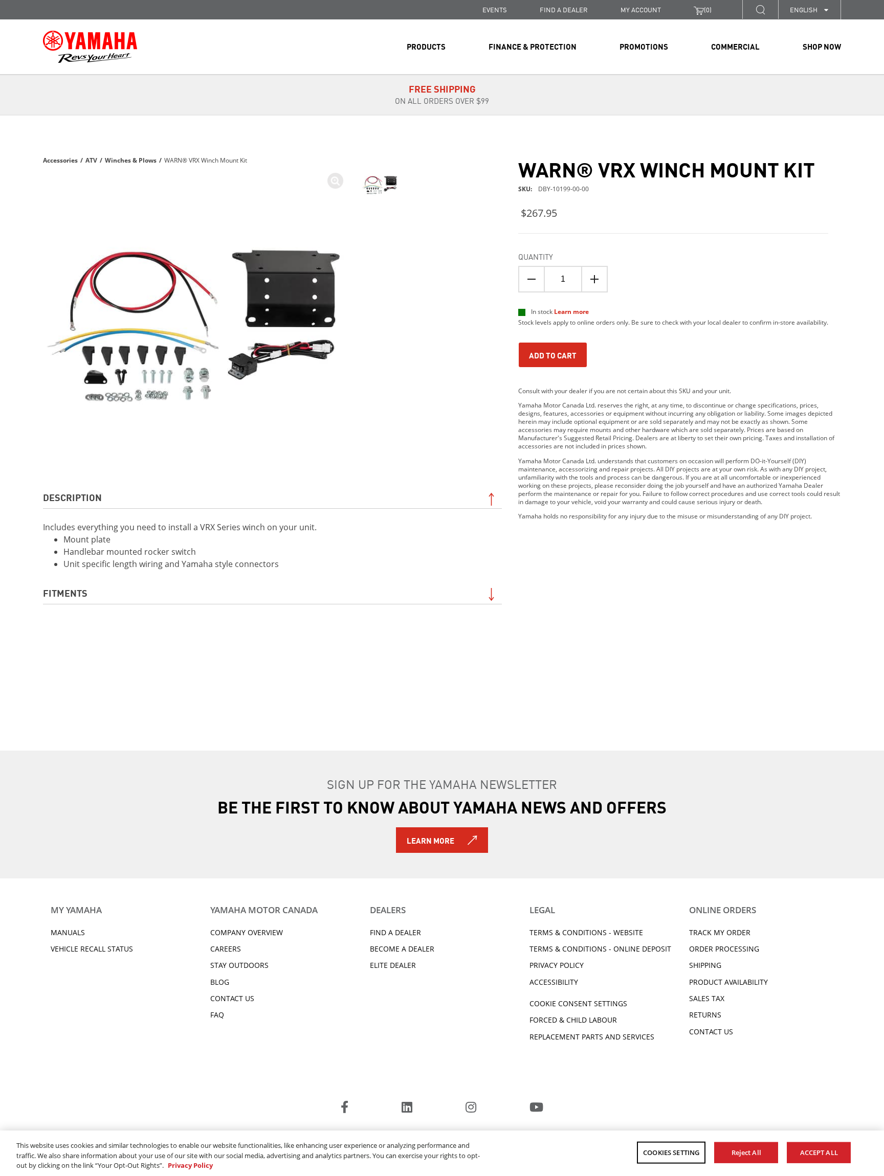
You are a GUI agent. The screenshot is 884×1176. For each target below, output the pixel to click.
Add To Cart (553, 354)
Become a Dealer (402, 949)
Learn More (430, 840)
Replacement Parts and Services (591, 1037)
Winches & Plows (131, 160)
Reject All (746, 1152)
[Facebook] (344, 1108)
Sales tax (706, 998)
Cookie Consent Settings (578, 1003)
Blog (219, 982)
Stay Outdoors (239, 965)
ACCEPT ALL (819, 1152)
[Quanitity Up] (594, 279)
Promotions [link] (644, 46)
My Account (641, 9)
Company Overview (246, 932)
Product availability (728, 982)
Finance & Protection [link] (533, 46)
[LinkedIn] (407, 1108)
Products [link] (426, 46)
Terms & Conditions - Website (586, 932)
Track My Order (719, 932)
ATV (91, 160)
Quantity (535, 256)
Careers (225, 949)
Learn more (571, 311)
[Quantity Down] (531, 279)
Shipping (705, 965)
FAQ (217, 1015)
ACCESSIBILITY (553, 982)
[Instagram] (471, 1108)
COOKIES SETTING (671, 1152)
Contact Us (232, 998)
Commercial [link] (735, 46)
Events (494, 9)
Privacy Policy (556, 965)
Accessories (60, 160)
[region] (442, 1153)
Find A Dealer (395, 932)
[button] (760, 9)
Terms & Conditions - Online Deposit (600, 949)
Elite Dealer (393, 965)
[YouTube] (536, 1108)
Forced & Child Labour (573, 1020)
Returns (705, 1015)
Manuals (68, 932)
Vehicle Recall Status (92, 949)
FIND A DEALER (564, 9)
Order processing (724, 949)
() (708, 9)
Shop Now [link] (822, 46)
